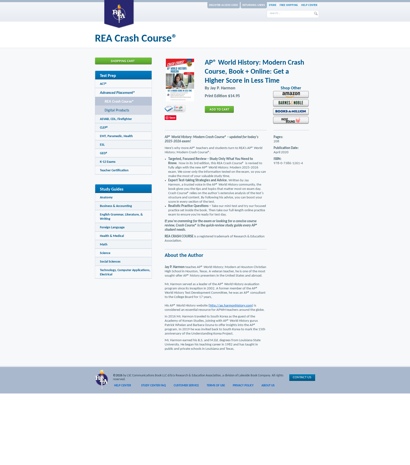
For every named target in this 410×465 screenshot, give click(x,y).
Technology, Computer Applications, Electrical (125, 272)
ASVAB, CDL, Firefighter (116, 119)
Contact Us (302, 377)
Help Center (309, 5)
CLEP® (104, 127)
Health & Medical (112, 236)
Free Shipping (289, 5)
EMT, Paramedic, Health (116, 136)
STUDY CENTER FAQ (153, 385)
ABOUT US (268, 385)
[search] (316, 14)
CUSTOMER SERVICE (186, 385)
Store (272, 5)
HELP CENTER (122, 385)
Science (105, 253)
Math (103, 244)
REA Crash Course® (119, 102)
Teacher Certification (114, 170)
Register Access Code (223, 5)
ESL (102, 145)
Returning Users (253, 5)
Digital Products (117, 110)
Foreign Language (112, 227)
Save (172, 117)
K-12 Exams (108, 162)
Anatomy (106, 197)
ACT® (103, 84)
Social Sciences (110, 262)
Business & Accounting (116, 206)
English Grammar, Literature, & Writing (121, 217)
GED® (103, 153)
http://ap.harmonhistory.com (231, 305)
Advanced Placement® (117, 93)
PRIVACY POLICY (243, 385)
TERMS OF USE (216, 385)
